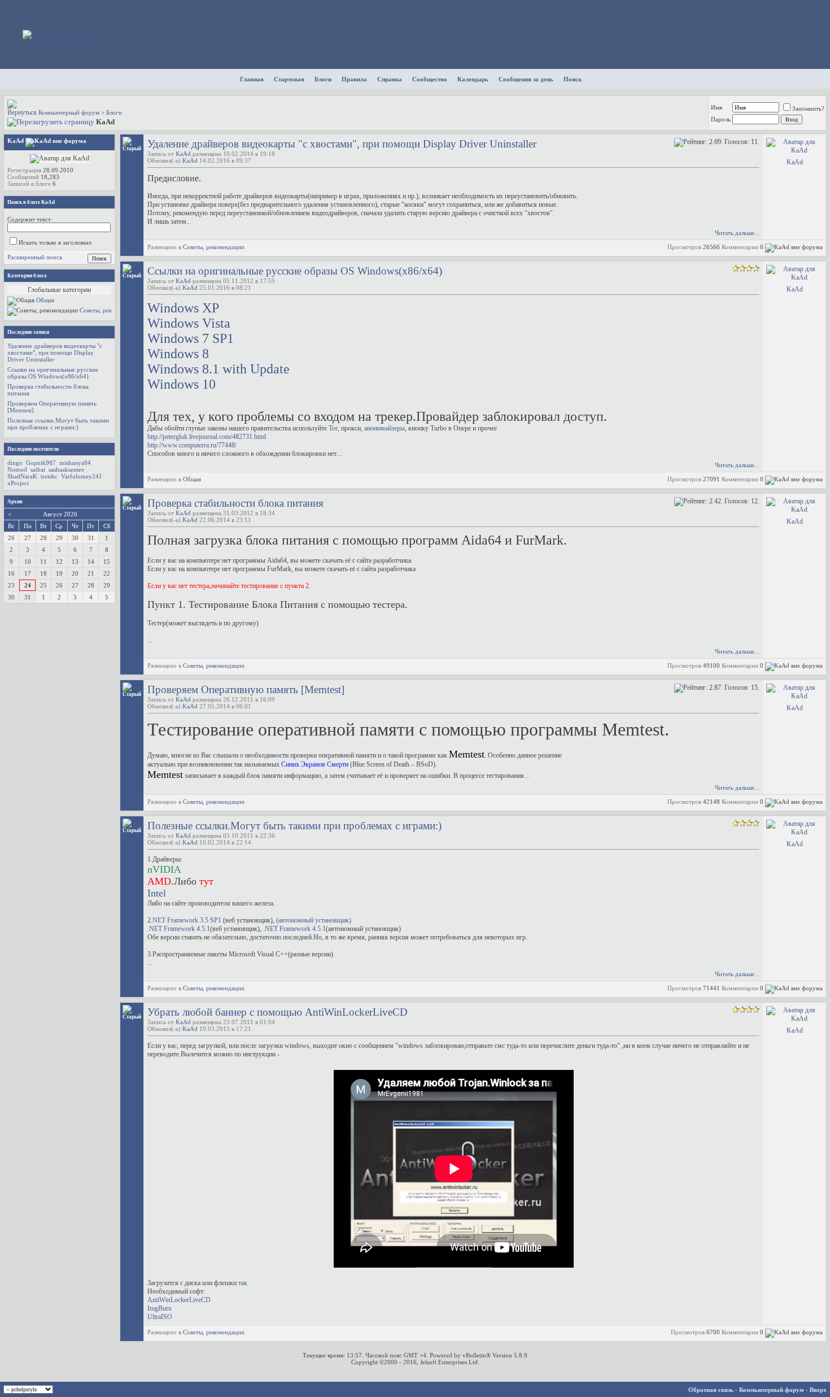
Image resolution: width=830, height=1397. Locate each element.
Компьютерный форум (68, 112)
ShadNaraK (22, 476)
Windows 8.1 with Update (218, 369)
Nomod (17, 469)
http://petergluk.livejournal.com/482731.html (206, 437)
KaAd (183, 153)
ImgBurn (159, 1308)
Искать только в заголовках (55, 242)
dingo (15, 462)
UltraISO (159, 1317)
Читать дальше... (737, 232)
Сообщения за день (526, 79)
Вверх (818, 1389)
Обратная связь (710, 1389)
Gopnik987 (41, 462)
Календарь (472, 79)
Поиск (572, 79)
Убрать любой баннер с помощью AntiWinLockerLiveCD (277, 1012)
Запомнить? (808, 108)
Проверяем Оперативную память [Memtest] (245, 689)
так (242, 1283)
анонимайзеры (384, 428)
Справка (389, 79)
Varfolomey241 (81, 476)
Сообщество (429, 79)
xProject (18, 483)
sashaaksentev (67, 469)
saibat (37, 469)
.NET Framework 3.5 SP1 (187, 920)
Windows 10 (181, 384)
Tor (333, 428)
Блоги (322, 79)
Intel (156, 893)
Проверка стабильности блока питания (235, 503)
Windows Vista (188, 323)
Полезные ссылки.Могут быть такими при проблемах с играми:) (294, 826)
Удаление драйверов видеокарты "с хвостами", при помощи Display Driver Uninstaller (341, 144)
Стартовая (289, 79)
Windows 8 (178, 353)
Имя (716, 107)
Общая (192, 479)
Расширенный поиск (34, 257)
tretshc (49, 476)
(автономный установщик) (313, 920)
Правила (354, 79)
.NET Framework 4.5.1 (178, 929)
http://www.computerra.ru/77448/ (192, 445)
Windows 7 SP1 (190, 338)
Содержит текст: (30, 219)
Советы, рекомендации (213, 246)
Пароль (721, 119)
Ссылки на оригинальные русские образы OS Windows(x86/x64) (294, 271)
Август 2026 (60, 514)
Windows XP (183, 308)
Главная (252, 79)
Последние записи (28, 332)
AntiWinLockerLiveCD (179, 1300)
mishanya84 (75, 462)
